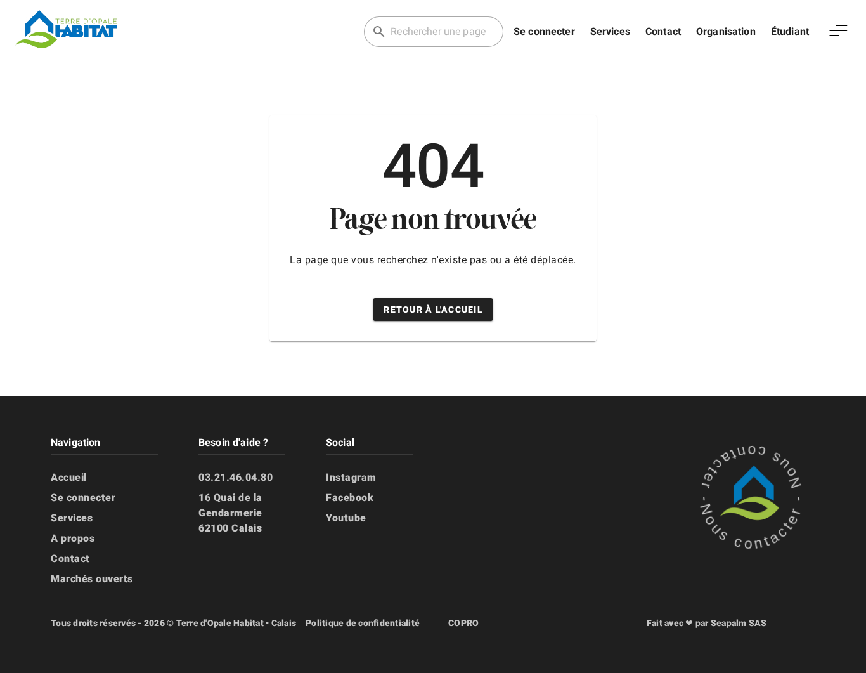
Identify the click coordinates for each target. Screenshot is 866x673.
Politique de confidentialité (363, 623)
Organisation (726, 31)
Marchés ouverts (92, 579)
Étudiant (790, 31)
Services (610, 31)
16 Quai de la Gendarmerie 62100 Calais (230, 513)
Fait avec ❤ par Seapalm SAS (707, 623)
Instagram (351, 477)
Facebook (349, 498)
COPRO (463, 623)
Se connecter (544, 31)
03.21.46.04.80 (235, 477)
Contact (663, 31)
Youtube (346, 518)
